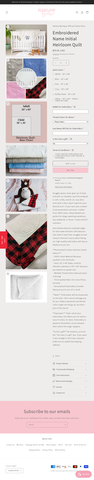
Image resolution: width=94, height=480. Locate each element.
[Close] (76, 219)
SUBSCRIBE (63, 250)
